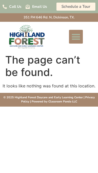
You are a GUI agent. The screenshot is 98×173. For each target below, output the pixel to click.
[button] (76, 37)
